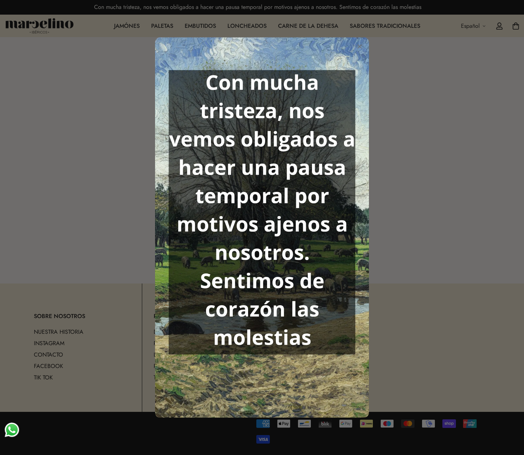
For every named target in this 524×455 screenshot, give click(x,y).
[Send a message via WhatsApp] (12, 429)
